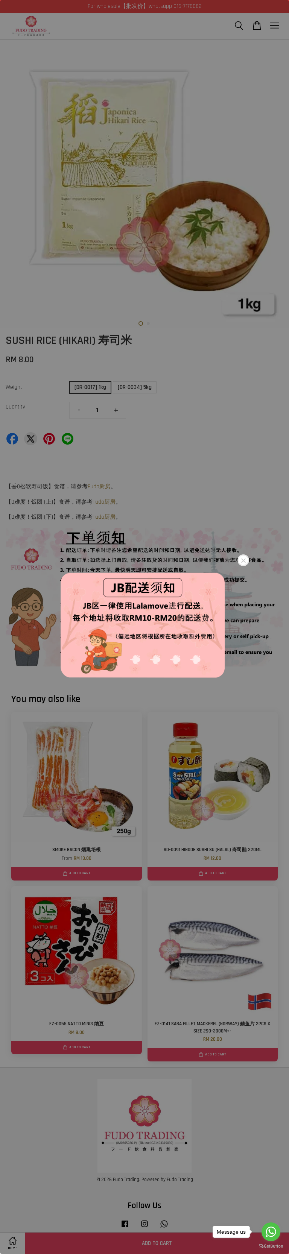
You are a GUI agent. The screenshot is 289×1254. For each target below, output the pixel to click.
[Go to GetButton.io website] (271, 1246)
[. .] (144, 627)
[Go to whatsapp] (271, 1231)
